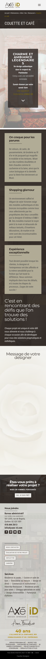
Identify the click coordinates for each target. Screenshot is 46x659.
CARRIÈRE (9, 563)
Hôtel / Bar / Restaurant (27, 13)
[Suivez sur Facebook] (6, 532)
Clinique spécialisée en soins (28, 589)
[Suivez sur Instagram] (10, 532)
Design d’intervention (15, 593)
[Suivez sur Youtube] (15, 532)
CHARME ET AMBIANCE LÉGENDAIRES (23, 58)
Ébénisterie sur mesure (20, 581)
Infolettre (10, 558)
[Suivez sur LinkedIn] (19, 532)
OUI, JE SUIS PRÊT (23, 495)
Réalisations (15, 13)
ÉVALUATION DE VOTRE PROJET (16, 553)
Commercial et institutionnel (24, 583)
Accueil (7, 13)
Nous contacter (12, 547)
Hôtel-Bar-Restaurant (13, 587)
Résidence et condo (13, 578)
